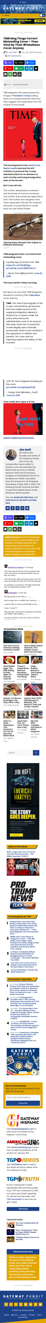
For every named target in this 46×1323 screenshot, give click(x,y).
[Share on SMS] (10, 74)
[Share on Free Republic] (36, 68)
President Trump (21, 95)
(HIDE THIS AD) (28, 33)
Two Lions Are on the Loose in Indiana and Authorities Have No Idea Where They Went (24, 965)
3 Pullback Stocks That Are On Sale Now (27, 1238)
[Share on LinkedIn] (31, 68)
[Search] (36, 752)
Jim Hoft (25, 450)
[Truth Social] (6, 1304)
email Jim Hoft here (23, 497)
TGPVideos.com (19, 1164)
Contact (23, 1315)
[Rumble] (26, 1304)
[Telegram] (30, 1304)
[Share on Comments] (5, 74)
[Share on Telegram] (26, 68)
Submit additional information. (18, 438)
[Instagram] (35, 1304)
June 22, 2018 (13, 395)
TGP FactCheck (14, 1199)
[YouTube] (40, 1304)
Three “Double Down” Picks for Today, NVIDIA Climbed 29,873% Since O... (27, 1232)
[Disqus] (23, 592)
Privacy (32, 1315)
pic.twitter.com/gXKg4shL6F (21, 387)
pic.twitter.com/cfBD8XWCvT (21, 268)
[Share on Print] (19, 74)
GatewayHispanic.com (22, 1129)
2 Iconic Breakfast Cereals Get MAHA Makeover (24, 971)
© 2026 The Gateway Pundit (23, 1310)
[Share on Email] (15, 74)
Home (6, 1315)
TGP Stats (23, 1209)
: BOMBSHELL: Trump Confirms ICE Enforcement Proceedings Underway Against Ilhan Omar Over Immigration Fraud (25, 1026)
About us (14, 1315)
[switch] (43, 15)
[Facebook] (21, 1304)
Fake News (34, 295)
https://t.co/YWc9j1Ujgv (18, 265)
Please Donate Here (23, 1251)
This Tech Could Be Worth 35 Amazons (27, 1224)
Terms (39, 1315)
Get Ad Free (23, 1317)
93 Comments (14, 56)
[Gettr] (11, 1304)
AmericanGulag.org (21, 1147)
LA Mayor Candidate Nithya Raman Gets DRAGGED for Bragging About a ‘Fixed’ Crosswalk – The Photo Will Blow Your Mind (24, 956)
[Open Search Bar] (35, 15)
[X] (16, 1304)
